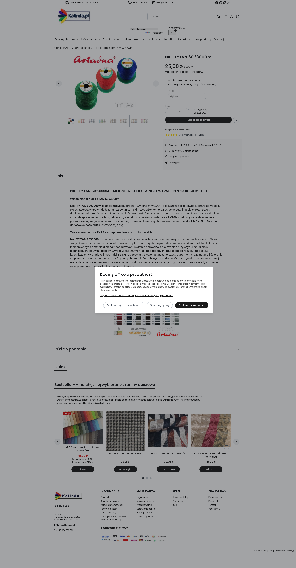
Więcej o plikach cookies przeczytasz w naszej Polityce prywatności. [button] (136, 295)
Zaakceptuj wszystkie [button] (191, 305)
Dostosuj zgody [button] (159, 305)
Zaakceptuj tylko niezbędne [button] (124, 305)
